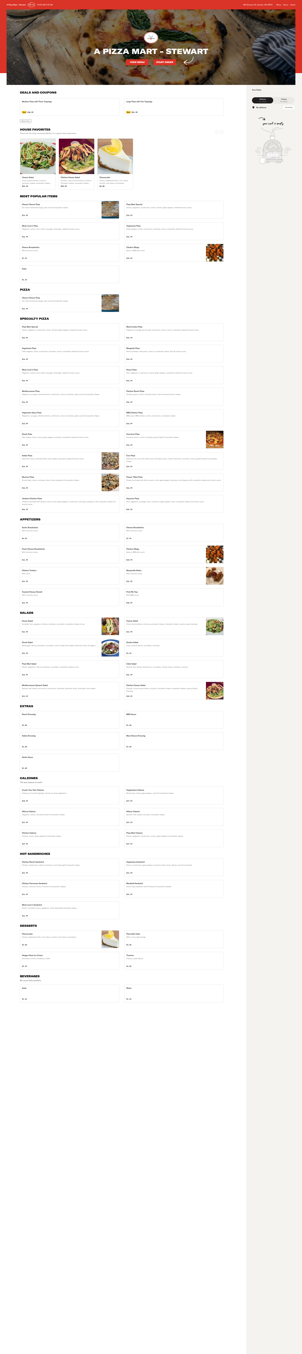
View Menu (137, 62)
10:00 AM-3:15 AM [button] (45, 5)
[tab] (262, 100)
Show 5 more (25, 121)
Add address (289, 107)
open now (31, 5)
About (292, 5)
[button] (69, 210)
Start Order (164, 62)
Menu (278, 5)
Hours (285, 5)
